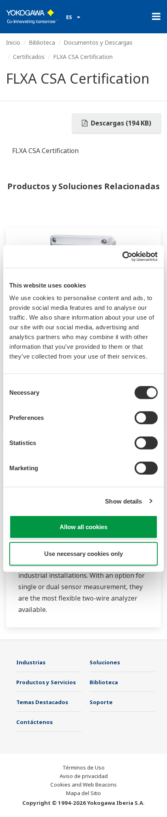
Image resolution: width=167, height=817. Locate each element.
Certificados (29, 57)
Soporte (101, 702)
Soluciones (105, 662)
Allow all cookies (83, 526)
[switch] (146, 417)
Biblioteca (42, 42)
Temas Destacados (42, 702)
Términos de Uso (83, 767)
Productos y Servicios (46, 682)
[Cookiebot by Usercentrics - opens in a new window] (122, 256)
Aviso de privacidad (84, 776)
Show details (123, 500)
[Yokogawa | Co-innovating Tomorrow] (32, 16)
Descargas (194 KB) (120, 123)
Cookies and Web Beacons (83, 784)
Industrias (30, 662)
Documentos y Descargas (98, 42)
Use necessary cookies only (83, 553)
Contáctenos (34, 722)
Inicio (13, 42)
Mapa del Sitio (83, 793)
